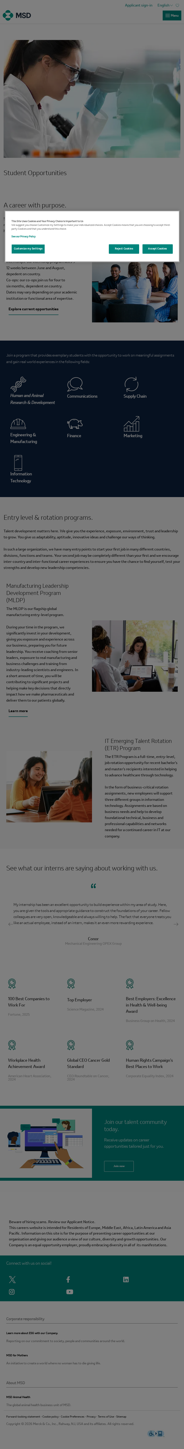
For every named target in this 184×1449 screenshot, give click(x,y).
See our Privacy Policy (23, 237)
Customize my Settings (28, 249)
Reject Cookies (124, 249)
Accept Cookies (157, 249)
